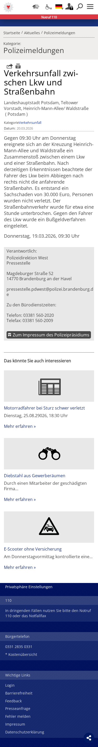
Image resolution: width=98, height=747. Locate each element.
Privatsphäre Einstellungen (29, 586)
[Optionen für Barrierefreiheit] (47, 6)
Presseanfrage (17, 708)
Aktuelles (32, 32)
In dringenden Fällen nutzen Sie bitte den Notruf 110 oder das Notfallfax (48, 613)
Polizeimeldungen (59, 32)
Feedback (13, 700)
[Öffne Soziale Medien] (89, 738)
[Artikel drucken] (17, 65)
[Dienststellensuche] (36, 6)
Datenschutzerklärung (24, 732)
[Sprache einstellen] (59, 6)
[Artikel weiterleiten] (8, 65)
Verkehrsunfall (30, 122)
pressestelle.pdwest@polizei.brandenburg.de (50, 291)
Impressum (15, 724)
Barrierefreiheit (18, 693)
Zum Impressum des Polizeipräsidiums (51, 335)
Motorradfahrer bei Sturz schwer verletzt (44, 408)
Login (10, 685)
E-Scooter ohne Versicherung (33, 549)
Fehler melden (18, 716)
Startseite (11, 32)
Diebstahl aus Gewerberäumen (34, 475)
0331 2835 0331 (18, 646)
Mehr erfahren (18, 426)
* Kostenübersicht (21, 654)
